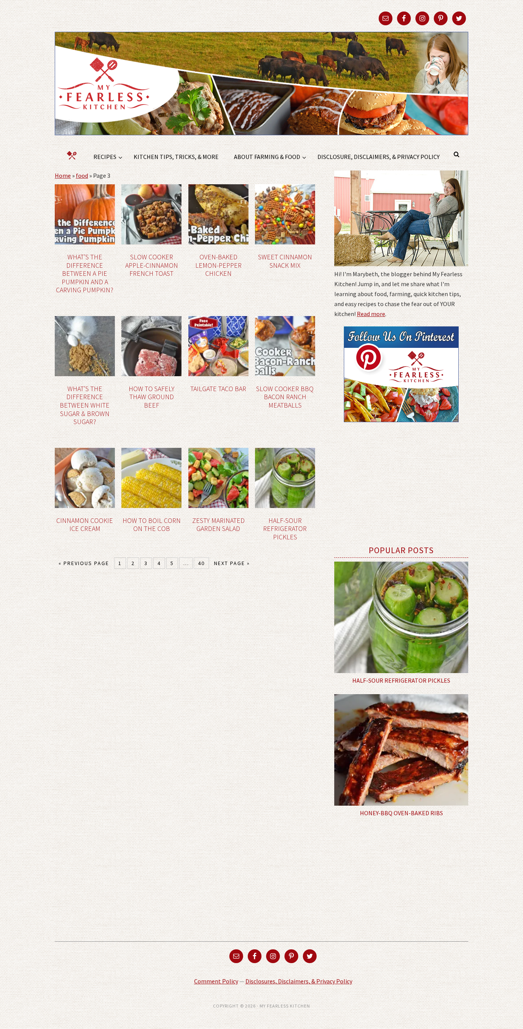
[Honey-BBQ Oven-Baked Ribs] (401, 750)
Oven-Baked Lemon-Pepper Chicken (218, 265)
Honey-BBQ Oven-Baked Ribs (401, 813)
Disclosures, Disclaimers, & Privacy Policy (298, 981)
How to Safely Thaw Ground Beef (152, 397)
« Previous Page (84, 563)
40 (201, 563)
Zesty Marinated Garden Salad (218, 524)
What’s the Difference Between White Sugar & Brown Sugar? (85, 405)
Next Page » (232, 563)
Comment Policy (216, 981)
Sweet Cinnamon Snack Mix (285, 261)
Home (63, 175)
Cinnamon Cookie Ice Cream (84, 524)
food (82, 175)
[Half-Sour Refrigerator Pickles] (401, 617)
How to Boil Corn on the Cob (152, 524)
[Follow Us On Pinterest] (401, 427)
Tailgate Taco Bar (218, 388)
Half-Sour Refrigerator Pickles (285, 528)
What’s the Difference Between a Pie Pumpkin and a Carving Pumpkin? (84, 273)
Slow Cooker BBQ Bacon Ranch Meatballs (285, 397)
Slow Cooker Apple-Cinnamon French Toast (151, 265)
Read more (371, 314)
